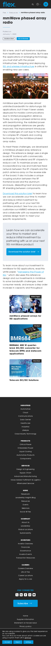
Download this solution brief (17, 193)
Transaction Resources (25, 558)
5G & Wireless (23, 38)
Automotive (25, 409)
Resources (13, 13)
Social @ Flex (25, 512)
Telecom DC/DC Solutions (24, 380)
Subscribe (23, 603)
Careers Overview (25, 568)
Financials (25, 547)
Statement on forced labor (25, 623)
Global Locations (25, 529)
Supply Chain (25, 473)
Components (25, 459)
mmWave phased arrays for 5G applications (25, 317)
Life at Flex (25, 572)
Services (25, 465)
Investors (25, 540)
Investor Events (25, 554)
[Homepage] (9, 4)
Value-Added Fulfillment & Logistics (25, 480)
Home (25, 616)
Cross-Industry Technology (25, 434)
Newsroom (25, 494)
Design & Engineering (25, 469)
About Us (25, 522)
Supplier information (25, 619)
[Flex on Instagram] (29, 594)
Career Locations (25, 575)
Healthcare (25, 423)
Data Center (25, 420)
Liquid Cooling (25, 451)
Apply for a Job (25, 579)
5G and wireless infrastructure (18, 66)
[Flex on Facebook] (25, 594)
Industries (25, 405)
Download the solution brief (22, 251)
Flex (4, 13)
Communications (25, 416)
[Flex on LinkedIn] (21, 594)
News (25, 490)
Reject (18, 642)
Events (25, 505)
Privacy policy (25, 626)
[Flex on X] (17, 594)
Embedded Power (25, 448)
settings (28, 638)
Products (25, 441)
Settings (28, 642)
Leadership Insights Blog (25, 497)
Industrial (25, 427)
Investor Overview (25, 544)
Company (25, 519)
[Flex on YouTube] (34, 594)
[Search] (33, 4)
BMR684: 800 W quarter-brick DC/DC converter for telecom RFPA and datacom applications (25, 349)
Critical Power (25, 444)
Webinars (25, 508)
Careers (25, 565)
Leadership (25, 526)
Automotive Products (25, 455)
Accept (7, 642)
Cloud (25, 412)
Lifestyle (25, 430)
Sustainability (25, 533)
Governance (25, 551)
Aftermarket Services (25, 483)
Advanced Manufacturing (25, 476)
